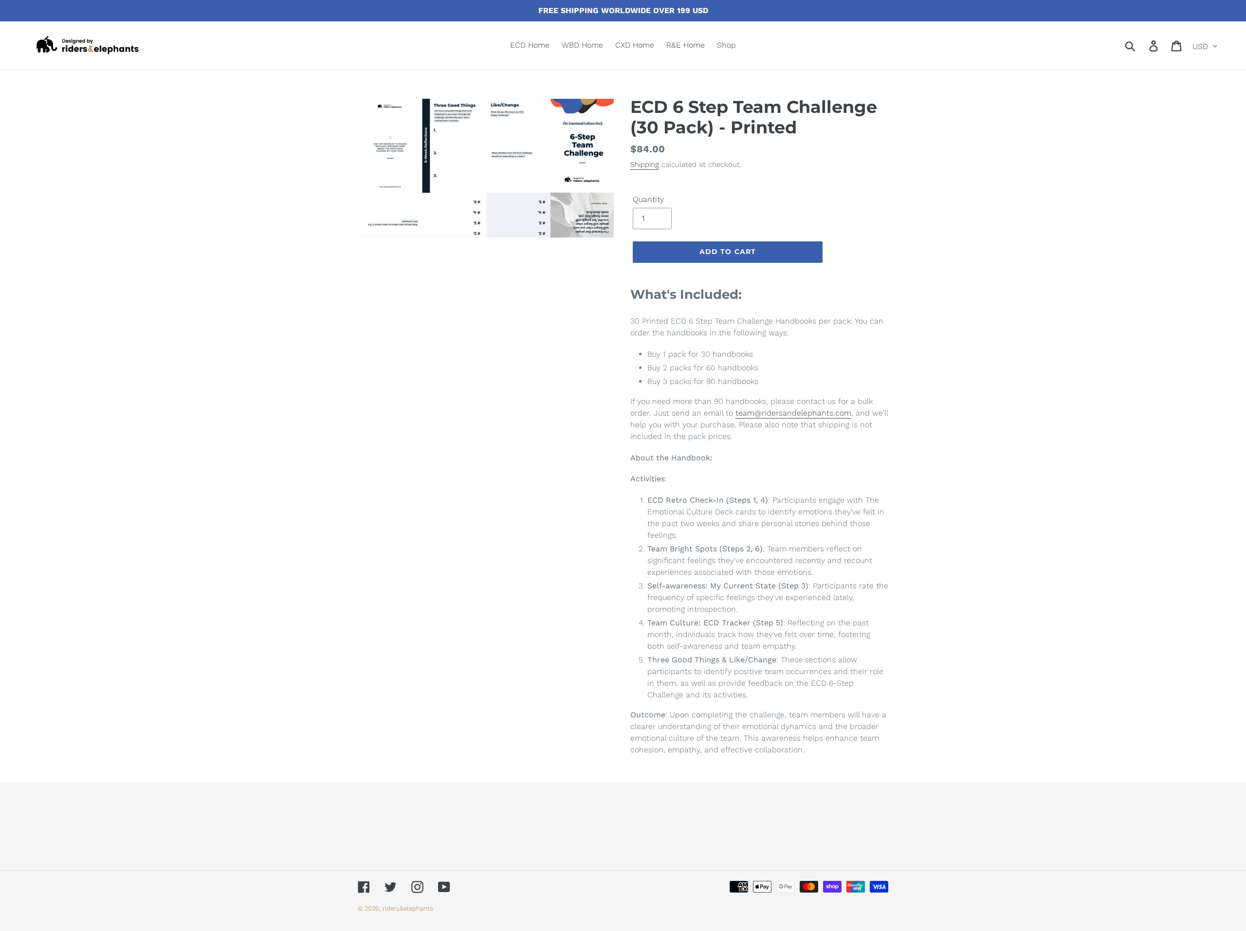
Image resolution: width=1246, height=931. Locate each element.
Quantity (648, 199)
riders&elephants (408, 908)
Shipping (644, 164)
